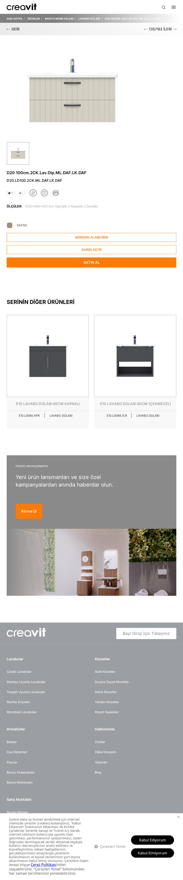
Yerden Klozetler (107, 702)
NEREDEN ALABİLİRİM (91, 237)
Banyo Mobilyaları (20, 782)
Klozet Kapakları (107, 712)
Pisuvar (12, 762)
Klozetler (102, 659)
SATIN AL (91, 262)
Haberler (101, 762)
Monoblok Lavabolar (22, 712)
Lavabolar (15, 659)
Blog (98, 772)
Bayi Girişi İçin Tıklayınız (146, 633)
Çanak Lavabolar (19, 671)
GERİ (14, 29)
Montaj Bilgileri (17, 812)
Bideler (12, 742)
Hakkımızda (105, 729)
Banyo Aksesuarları (21, 772)
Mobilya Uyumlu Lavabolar (26, 682)
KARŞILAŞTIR (91, 249)
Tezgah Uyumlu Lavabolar (26, 692)
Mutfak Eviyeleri (18, 702)
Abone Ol (29, 511)
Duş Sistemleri (17, 752)
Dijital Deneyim (105, 752)
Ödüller (100, 742)
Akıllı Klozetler (105, 671)
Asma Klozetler (106, 692)
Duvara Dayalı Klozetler (112, 682)
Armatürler (16, 729)
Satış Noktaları (19, 799)
